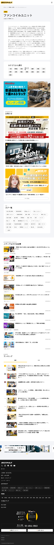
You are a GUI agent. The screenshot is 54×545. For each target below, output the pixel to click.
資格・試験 (27, 214)
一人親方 (8, 230)
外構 (38, 68)
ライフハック (35, 214)
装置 (27, 71)
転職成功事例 (19, 214)
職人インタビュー (37, 211)
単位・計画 (27, 69)
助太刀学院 (3, 507)
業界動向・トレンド (24, 227)
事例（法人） (44, 214)
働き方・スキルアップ (6, 477)
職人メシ (8, 220)
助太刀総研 (9, 224)
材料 (10, 71)
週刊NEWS (33, 224)
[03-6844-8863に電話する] (31, 526)
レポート (5, 282)
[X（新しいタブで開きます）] (2, 465)
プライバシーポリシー (5, 535)
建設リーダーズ (41, 224)
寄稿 (14, 220)
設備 (32, 71)
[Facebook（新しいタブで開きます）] (11, 465)
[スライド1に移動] (25, 453)
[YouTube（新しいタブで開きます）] (14, 465)
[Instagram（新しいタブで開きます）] (5, 465)
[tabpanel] (27, 400)
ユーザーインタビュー (35, 220)
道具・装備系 (6, 263)
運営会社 (2, 539)
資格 (44, 71)
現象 (21, 71)
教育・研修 (9, 227)
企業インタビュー (10, 214)
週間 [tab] (15, 360)
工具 (44, 68)
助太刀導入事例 (10, 211)
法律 (16, 71)
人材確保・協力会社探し (6, 472)
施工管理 (16, 217)
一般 (10, 68)
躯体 (10, 74)
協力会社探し (40, 227)
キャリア (41, 217)
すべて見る (27, 198)
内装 (21, 68)
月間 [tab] (39, 360)
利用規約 (2, 537)
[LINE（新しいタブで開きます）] (8, 465)
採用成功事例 (18, 211)
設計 (38, 71)
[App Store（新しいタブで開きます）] (21, 517)
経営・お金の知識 (5, 475)
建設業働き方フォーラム (23, 220)
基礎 (32, 68)
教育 (36, 217)
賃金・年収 (29, 217)
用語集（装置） (12, 7)
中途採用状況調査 (17, 224)
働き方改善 (9, 217)
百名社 (15, 227)
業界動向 (22, 217)
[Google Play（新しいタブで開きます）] (21, 519)
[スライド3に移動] (28, 453)
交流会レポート (27, 211)
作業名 (15, 68)
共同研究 (26, 224)
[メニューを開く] (51, 2)
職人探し (33, 227)
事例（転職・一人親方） (8, 329)
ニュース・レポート (5, 480)
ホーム (5, 7)
